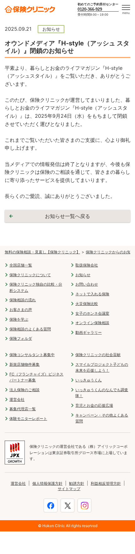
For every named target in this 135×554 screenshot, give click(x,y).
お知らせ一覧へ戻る (67, 216)
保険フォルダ (20, 338)
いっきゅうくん (88, 380)
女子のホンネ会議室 (92, 313)
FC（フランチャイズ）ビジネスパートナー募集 (36, 377)
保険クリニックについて (30, 274)
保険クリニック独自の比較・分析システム (35, 287)
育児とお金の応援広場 (94, 405)
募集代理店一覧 (22, 408)
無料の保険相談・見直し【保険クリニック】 (42, 252)
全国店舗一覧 (20, 265)
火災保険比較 (86, 303)
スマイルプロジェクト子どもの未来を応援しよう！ (101, 367)
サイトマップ (69, 488)
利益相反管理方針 (106, 483)
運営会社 (16, 399)
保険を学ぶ (18, 319)
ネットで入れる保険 (92, 294)
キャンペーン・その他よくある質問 (101, 418)
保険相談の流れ (22, 300)
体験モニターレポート (28, 418)
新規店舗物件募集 (24, 364)
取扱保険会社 (86, 265)
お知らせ (82, 274)
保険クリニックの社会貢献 (98, 354)
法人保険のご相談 (24, 389)
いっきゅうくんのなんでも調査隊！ (101, 392)
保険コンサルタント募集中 (32, 354)
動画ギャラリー (88, 332)
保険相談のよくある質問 (30, 329)
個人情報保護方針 (47, 483)
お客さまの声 (20, 309)
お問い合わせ (86, 284)
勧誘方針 (76, 483)
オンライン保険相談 (92, 322)
